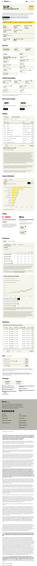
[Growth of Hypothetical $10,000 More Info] (18, 276)
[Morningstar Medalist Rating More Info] (22, 39)
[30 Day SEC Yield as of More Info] (10, 30)
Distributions (21, 22)
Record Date (6, 327)
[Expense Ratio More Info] (9, 365)
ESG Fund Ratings (8, 533)
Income (29, 327)
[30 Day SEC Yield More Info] (20, 80)
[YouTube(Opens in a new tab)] (13, 411)
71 (15, 145)
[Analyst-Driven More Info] (25, 226)
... (13, 145)
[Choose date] (9, 301)
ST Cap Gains (32, 327)
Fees (26, 22)
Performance (15, 22)
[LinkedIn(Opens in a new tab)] (9, 411)
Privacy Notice (21, 418)
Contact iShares (5, 418)
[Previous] (5, 146)
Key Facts (5, 22)
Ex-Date (10, 327)
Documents (30, 22)
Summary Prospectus (23, 388)
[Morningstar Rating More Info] (9, 39)
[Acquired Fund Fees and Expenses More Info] (16, 361)
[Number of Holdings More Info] (10, 80)
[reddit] (2, 411)
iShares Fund (25, 437)
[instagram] (5, 411)
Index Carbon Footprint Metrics (17, 533)
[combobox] (7, 119)
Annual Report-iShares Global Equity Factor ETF (27, 391)
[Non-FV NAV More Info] (24, 66)
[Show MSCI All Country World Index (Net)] (10, 282)
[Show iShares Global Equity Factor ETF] (9, 278)
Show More (31, 145)
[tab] (6, 180)
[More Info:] (10, 254)
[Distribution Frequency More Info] (27, 59)
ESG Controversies (21, 534)
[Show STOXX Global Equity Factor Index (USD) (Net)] (12, 280)
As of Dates (6, 247)
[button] (31, 6)
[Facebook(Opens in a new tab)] (7, 411)
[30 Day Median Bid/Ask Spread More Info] (30, 70)
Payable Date (16, 327)
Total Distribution (21, 327)
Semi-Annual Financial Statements (9, 387)
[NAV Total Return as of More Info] (31, 25)
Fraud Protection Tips (6, 422)
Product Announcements (6, 420)
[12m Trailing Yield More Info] (31, 80)
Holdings (10, 22)
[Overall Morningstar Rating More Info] (15, 219)
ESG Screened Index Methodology (11, 534)
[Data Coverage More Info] (25, 231)
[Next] (18, 146)
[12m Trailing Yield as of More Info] (21, 30)
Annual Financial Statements (8, 389)
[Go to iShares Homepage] (8, 1)
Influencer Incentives (23, 425)
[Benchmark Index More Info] (9, 56)
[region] (18, 33)
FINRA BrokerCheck (22, 422)
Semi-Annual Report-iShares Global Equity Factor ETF (27, 386)
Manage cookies (22, 427)
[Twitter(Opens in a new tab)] (11, 411)
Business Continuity (22, 420)
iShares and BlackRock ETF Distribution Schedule (9, 392)
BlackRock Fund (31, 437)
